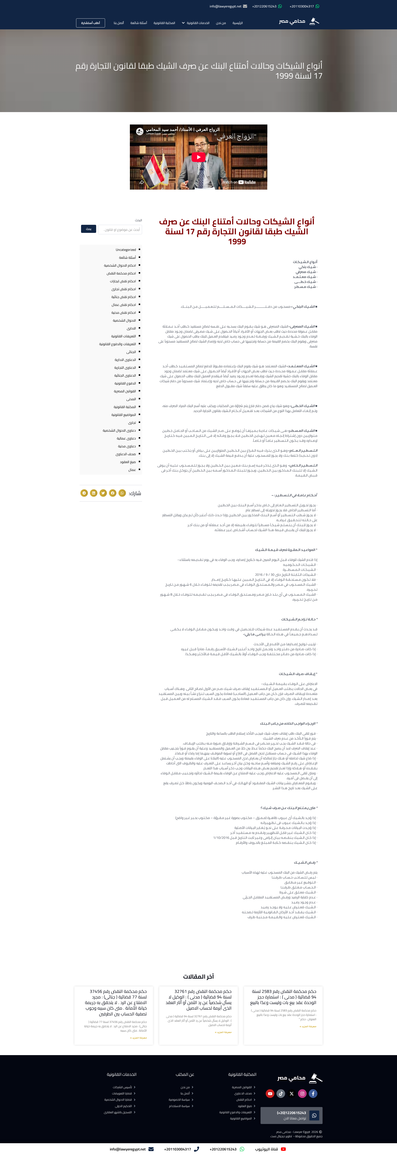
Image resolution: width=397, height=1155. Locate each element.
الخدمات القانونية (198, 23)
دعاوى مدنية (127, 446)
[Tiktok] (280, 1093)
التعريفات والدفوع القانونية (117, 344)
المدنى (131, 399)
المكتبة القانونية (164, 23)
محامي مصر (292, 21)
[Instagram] (302, 1093)
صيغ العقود (128, 462)
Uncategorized (126, 250)
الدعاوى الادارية (125, 360)
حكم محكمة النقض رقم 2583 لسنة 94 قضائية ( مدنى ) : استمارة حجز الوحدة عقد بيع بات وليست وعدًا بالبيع (283, 997)
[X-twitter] (291, 1093)
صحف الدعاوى (126, 454)
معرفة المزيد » (308, 1027)
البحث (138, 220)
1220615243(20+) (291, 1112)
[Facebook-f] (313, 1093)
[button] (122, 493)
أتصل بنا (119, 23)
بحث (88, 229)
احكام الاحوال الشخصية (120, 265)
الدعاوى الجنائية (125, 375)
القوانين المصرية (125, 391)
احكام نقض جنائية (123, 297)
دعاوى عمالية (126, 438)
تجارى (132, 422)
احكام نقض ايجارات (123, 281)
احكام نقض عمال (124, 305)
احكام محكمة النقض (121, 273)
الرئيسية (238, 23)
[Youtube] (270, 1093)
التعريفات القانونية (123, 336)
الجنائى (131, 352)
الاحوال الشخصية (124, 320)
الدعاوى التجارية (125, 367)
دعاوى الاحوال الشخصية (119, 430)
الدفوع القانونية (125, 383)
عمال (132, 470)
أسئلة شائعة (138, 23)
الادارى (131, 328)
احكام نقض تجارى (123, 289)
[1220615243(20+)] (314, 1115)
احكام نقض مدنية (123, 312)
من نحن (221, 23)
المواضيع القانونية (123, 415)
